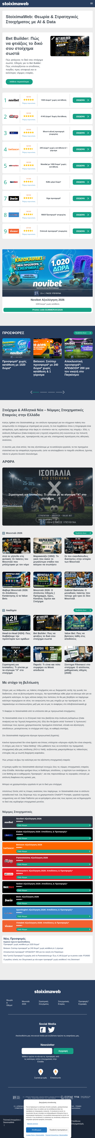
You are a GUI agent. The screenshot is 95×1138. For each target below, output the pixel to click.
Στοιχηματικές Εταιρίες (63, 1002)
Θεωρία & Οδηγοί (9, 1002)
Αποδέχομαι (36, 1130)
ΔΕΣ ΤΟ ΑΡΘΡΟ (45, 520)
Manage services (32, 1124)
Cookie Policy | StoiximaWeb (35, 1135)
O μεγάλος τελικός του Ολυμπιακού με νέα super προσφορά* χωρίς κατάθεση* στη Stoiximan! (41, 960)
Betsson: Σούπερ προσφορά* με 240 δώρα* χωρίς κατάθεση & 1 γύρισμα (33, 948)
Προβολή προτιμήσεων (58, 1130)
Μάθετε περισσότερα (19, 81)
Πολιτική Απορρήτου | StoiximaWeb (56, 1135)
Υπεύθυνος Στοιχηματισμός (77, 1122)
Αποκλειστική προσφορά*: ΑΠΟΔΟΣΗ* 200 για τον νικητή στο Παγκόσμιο (33, 952)
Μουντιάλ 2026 (26, 1002)
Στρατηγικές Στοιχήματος (44, 1002)
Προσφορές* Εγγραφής (83, 1002)
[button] (82, 100)
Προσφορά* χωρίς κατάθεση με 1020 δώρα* (21, 944)
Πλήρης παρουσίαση (28, 103)
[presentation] (31, 391)
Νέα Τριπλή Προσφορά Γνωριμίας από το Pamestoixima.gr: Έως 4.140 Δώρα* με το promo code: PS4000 (46, 956)
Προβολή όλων (80, 333)
